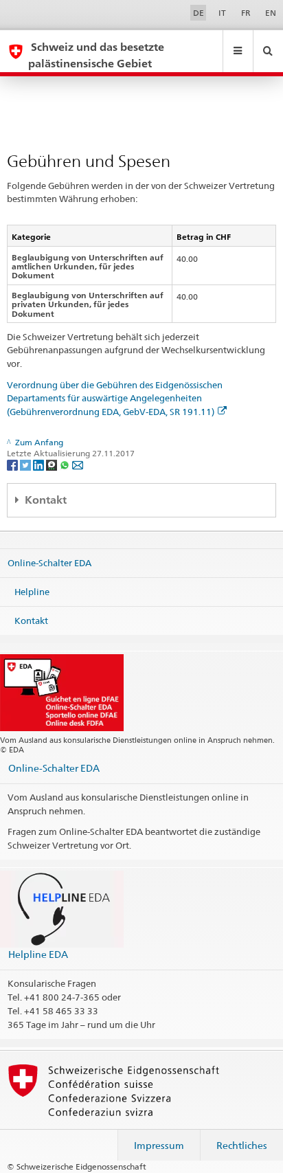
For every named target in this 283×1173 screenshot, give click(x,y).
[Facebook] (13, 464)
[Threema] (52, 464)
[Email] (77, 464)
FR (246, 13)
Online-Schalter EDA (49, 562)
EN (270, 13)
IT (222, 13)
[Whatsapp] (65, 464)
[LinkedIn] (39, 464)
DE (198, 13)
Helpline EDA (38, 954)
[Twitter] (26, 464)
